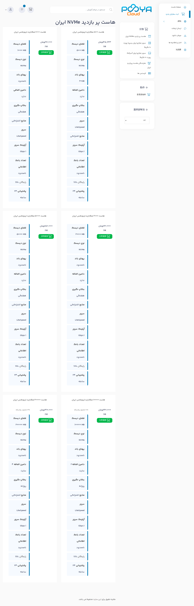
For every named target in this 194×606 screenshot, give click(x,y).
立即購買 (103, 52)
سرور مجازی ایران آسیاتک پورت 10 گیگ (139, 55)
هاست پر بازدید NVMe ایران (136, 36)
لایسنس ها (141, 73)
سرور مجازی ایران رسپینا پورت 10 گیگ (137, 45)
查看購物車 (141, 94)
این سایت (97, 599)
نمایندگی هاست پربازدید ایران (139, 65)
